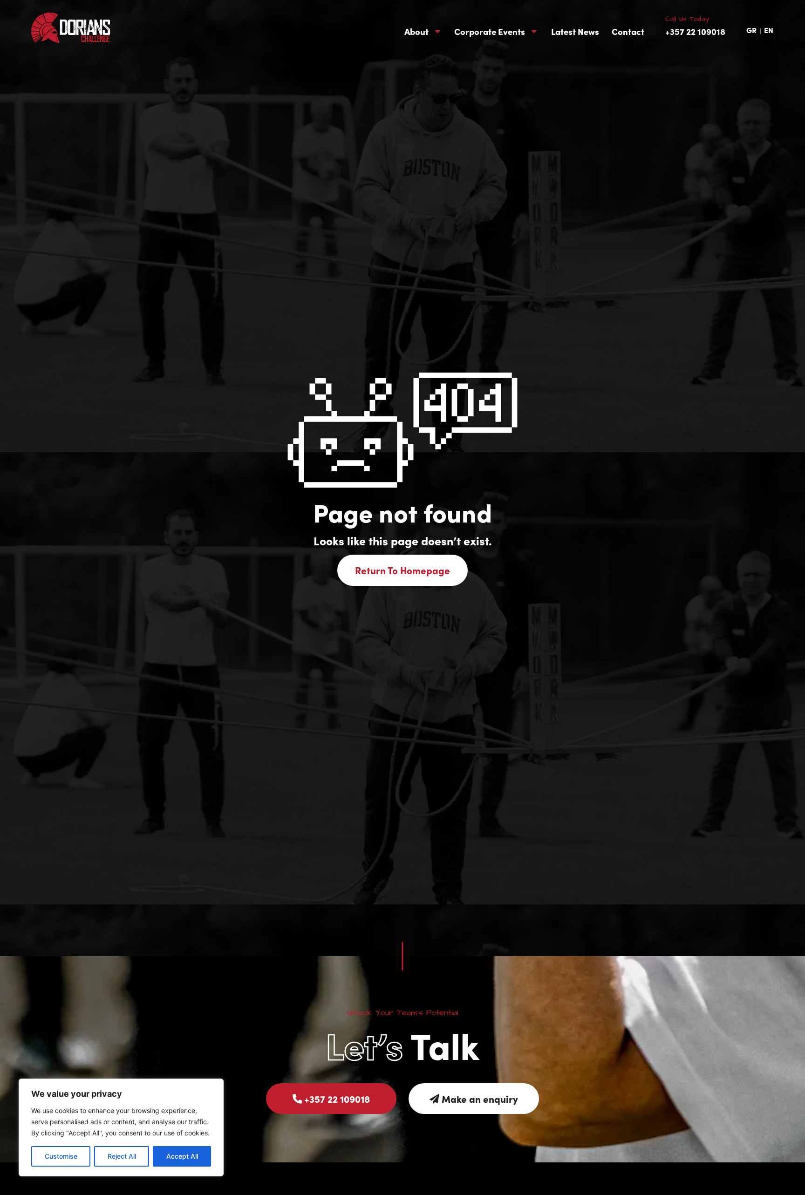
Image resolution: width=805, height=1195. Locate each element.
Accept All (182, 1156)
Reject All (122, 1156)
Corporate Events (489, 31)
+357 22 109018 (695, 31)
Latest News (575, 31)
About (416, 31)
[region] (121, 1127)
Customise (61, 1156)
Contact (628, 31)
